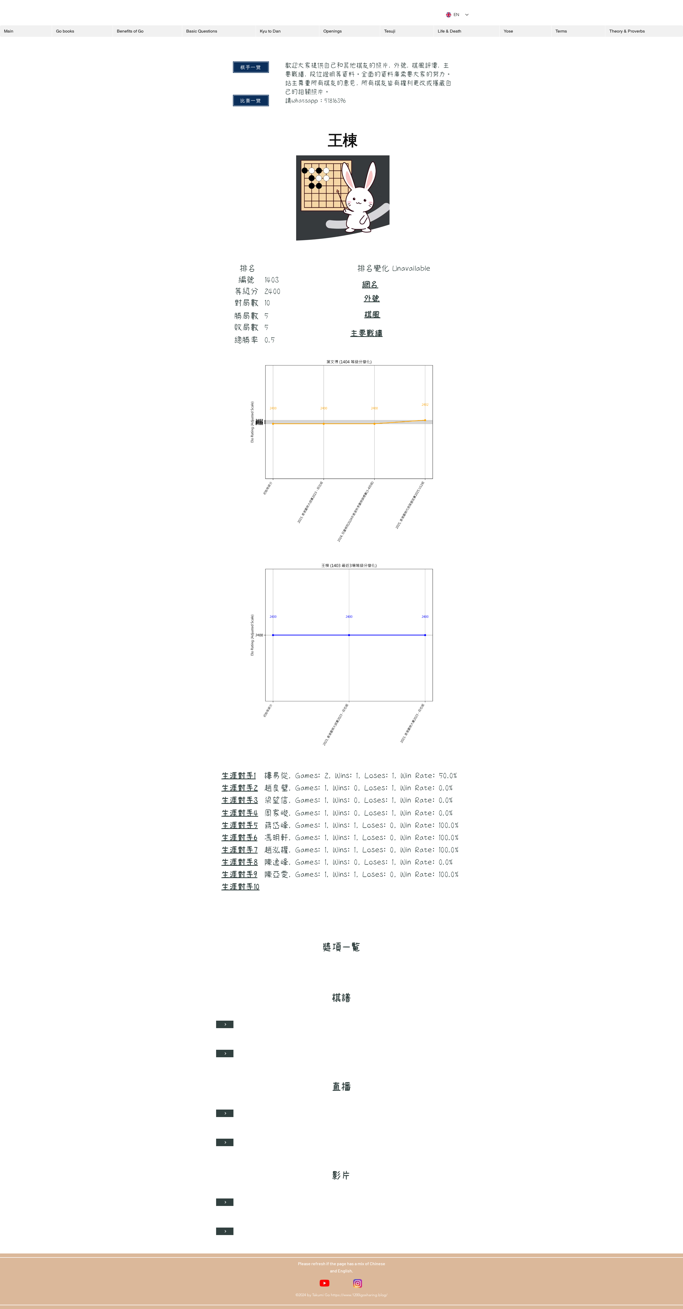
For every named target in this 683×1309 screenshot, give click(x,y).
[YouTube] (324, 1283)
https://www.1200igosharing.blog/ (359, 1294)
